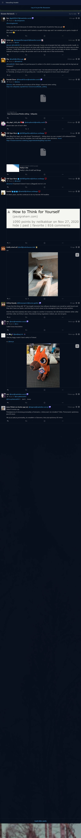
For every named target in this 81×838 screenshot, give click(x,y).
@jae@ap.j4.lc (18, 334)
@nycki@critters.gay (17, 59)
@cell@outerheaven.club (26, 247)
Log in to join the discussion (40, 8)
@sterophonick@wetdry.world (35, 122)
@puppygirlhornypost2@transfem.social (27, 40)
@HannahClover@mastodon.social (28, 79)
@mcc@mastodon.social (18, 321)
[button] (7, 36)
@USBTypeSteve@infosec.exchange (32, 133)
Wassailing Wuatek (12, 2)
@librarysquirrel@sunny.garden (28, 303)
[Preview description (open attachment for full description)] (77, 255)
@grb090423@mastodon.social (20, 18)
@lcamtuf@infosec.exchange (28, 191)
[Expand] (78, 18)
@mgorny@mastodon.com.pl (38, 407)
